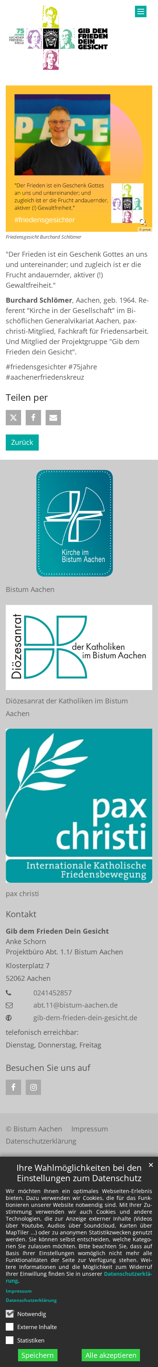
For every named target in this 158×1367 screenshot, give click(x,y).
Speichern (37, 1355)
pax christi (22, 893)
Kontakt (21, 914)
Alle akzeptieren (111, 1355)
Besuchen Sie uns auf (48, 1067)
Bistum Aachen (30, 589)
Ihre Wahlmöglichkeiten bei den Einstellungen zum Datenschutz (79, 1172)
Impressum (19, 1291)
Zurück (22, 442)
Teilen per (27, 397)
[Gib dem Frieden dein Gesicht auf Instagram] (33, 1087)
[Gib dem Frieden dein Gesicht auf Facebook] (13, 1087)
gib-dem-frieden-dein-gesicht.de (85, 1017)
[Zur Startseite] (59, 38)
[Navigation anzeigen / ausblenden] (140, 11)
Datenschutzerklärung (31, 1300)
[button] (13, 417)
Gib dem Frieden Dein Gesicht (57, 931)
